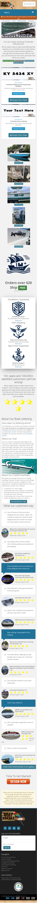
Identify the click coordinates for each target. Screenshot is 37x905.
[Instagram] (9, 828)
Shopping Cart (30, 4)
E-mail (5, 838)
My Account (5, 870)
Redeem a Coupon (6, 868)
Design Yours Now (19, 100)
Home (14, 21)
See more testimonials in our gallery (19, 767)
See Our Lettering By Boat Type (10, 861)
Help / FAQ (4, 866)
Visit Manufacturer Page (18, 501)
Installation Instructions (8, 863)
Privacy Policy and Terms (8, 857)
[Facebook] (5, 828)
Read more (18, 320)
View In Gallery (19, 163)
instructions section (10, 432)
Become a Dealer (6, 859)
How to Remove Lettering (8, 865)
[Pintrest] (14, 828)
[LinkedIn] (18, 828)
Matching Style (22, 21)
